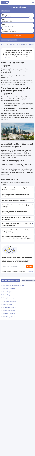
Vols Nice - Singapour (7, 304)
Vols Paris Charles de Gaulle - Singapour (12, 285)
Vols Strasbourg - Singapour (9, 317)
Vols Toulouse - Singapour (8, 301)
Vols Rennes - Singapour (8, 310)
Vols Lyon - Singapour (7, 292)
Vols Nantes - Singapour (8, 313)
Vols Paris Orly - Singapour (8, 288)
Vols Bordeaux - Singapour (8, 307)
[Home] (5, 2)
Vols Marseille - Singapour (8, 298)
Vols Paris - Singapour (7, 295)
